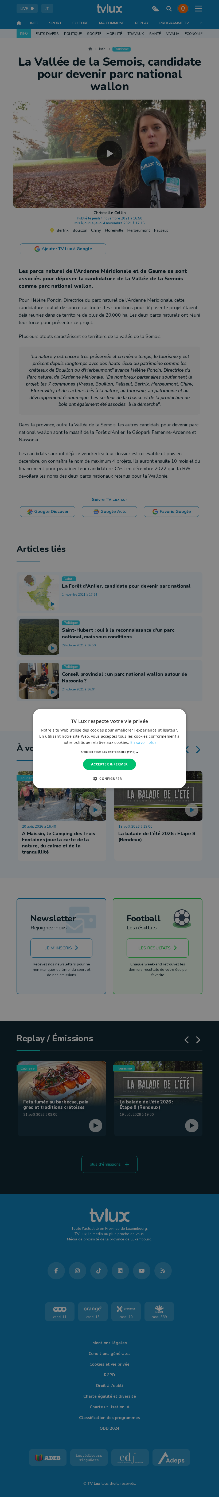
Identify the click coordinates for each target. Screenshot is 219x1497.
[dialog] (109, 748)
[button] (110, 751)
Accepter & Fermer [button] (109, 764)
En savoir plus (143, 742)
